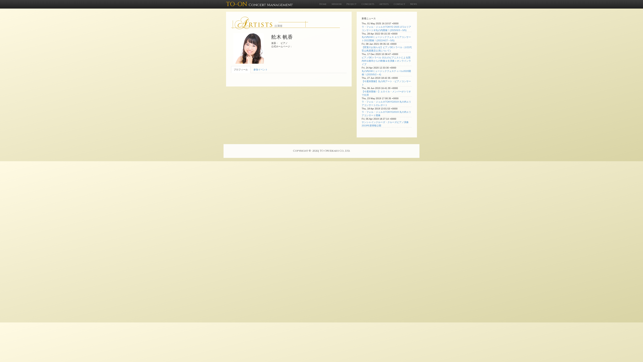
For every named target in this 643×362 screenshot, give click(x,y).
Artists (384, 4)
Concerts (368, 4)
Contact (399, 4)
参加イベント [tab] (261, 69)
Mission (336, 4)
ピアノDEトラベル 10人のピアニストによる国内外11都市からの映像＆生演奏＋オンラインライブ (386, 61)
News (413, 4)
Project (351, 4)
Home (323, 4)
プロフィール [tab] (241, 69)
